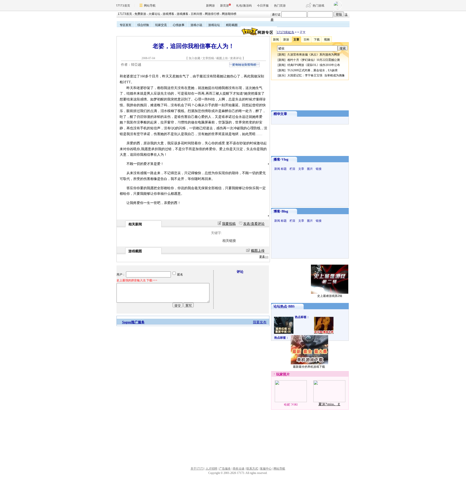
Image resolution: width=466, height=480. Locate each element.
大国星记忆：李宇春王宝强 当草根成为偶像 (316, 75)
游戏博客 (168, 14)
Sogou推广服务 (133, 322)
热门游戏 (318, 5)
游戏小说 (196, 25)
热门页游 (280, 5)
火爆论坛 (154, 14)
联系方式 (252, 468)
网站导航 (150, 5)
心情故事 (178, 25)
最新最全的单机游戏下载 (309, 366)
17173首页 (123, 5)
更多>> (263, 256)
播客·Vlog (281, 159)
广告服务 (225, 468)
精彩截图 (232, 25)
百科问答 (196, 14)
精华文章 (280, 114)
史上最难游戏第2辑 (329, 296)
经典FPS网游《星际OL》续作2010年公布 (313, 65)
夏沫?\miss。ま (329, 404)
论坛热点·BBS (284, 306)
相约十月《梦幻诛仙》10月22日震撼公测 (313, 60)
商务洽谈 (238, 468)
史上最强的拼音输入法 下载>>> (136, 280)
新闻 (281, 54)
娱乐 (281, 75)
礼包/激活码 (244, 5)
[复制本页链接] (244, 66)
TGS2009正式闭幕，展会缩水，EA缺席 (312, 70)
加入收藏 (194, 58)
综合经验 (143, 25)
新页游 (224, 5)
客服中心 (266, 468)
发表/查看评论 (254, 224)
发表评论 (236, 58)
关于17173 (197, 468)
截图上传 (222, 58)
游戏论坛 (214, 25)
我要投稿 (229, 224)
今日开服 (263, 5)
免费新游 (140, 14)
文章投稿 (208, 58)
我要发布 (259, 322)
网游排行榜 (212, 14)
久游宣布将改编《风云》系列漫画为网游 (313, 54)
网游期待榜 (229, 14)
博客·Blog (281, 211)
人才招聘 (211, 468)
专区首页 (125, 25)
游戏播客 (182, 14)
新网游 (210, 5)
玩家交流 (161, 25)
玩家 (279, 374)
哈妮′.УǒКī (291, 404)
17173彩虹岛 (285, 32)
